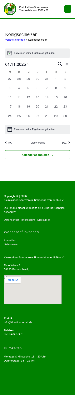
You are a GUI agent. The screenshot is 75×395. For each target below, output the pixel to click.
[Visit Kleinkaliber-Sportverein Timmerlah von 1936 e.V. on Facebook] (6, 377)
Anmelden (10, 240)
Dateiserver (11, 244)
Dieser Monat (38, 142)
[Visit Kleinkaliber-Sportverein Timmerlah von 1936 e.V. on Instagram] (12, 377)
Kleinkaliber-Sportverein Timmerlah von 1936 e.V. (33, 9)
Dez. (64, 142)
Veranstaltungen (15, 39)
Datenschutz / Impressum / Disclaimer (27, 219)
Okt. (10, 142)
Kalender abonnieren (35, 155)
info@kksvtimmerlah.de (18, 322)
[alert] (37, 53)
